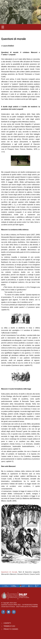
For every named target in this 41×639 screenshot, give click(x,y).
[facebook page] (3, 612)
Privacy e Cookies (11, 629)
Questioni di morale (9, 572)
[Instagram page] (14, 612)
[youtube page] (8, 612)
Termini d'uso (9, 626)
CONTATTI (7, 623)
